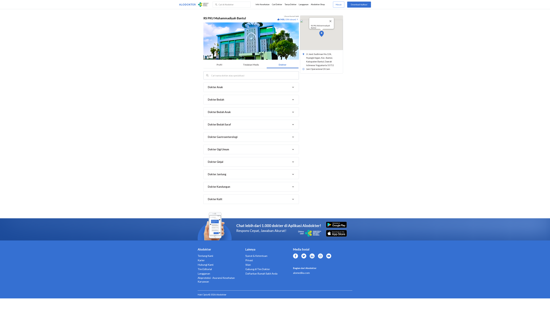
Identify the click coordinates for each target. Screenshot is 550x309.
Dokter (282, 64)
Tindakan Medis (251, 64)
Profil (219, 64)
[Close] (330, 21)
